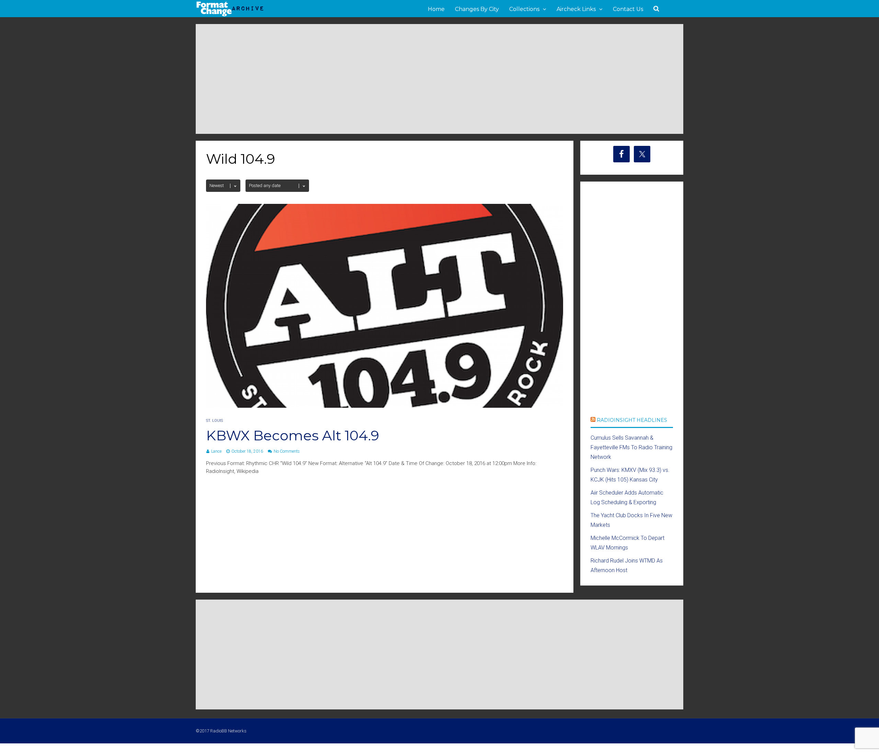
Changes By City (477, 9)
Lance (216, 451)
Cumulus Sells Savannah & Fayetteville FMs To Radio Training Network (631, 447)
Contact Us (628, 9)
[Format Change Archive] (230, 15)
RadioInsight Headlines (632, 420)
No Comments (287, 451)
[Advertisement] (439, 79)
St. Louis (214, 420)
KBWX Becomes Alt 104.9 (292, 435)
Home (436, 9)
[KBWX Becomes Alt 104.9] (384, 406)
